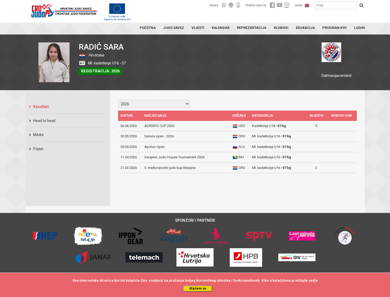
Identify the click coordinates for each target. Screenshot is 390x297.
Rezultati (41, 106)
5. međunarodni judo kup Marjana (170, 168)
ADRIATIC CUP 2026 (159, 126)
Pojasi (38, 149)
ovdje (313, 280)
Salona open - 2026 (159, 136)
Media (38, 135)
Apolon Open (154, 147)
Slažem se (197, 288)
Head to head (44, 121)
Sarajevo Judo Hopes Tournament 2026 (174, 157)
